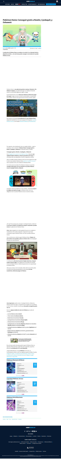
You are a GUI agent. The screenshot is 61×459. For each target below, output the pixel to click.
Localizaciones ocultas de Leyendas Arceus (16, 355)
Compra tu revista (51, 4)
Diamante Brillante (24, 121)
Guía (10, 419)
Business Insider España (23, 451)
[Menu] (3, 1)
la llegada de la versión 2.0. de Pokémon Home (18, 154)
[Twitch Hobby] (28, 431)
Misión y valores (22, 443)
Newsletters (44, 436)
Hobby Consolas (39, 451)
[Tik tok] (29, 431)
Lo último (7, 4)
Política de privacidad (25, 441)
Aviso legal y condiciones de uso (14, 441)
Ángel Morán (6, 49)
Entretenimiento (32, 4)
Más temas (49, 436)
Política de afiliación (48, 441)
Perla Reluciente (32, 121)
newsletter (24, 4)
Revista (39, 436)
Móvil (7, 419)
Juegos (12, 4)
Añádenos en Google (34, 48)
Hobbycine (17, 4)
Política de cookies (33, 441)
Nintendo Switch (10, 361)
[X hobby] (26, 431)
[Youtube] (36, 431)
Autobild (16, 451)
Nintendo (19, 419)
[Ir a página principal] (30, 1)
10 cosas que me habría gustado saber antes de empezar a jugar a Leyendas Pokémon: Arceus (25, 340)
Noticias (4, 419)
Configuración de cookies (36, 443)
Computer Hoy (32, 451)
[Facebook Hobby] (24, 431)
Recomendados (41, 4)
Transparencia (40, 441)
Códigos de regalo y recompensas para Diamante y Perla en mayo (20, 353)
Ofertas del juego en (18, 375)
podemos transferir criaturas (29, 161)
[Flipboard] (34, 431)
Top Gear (44, 451)
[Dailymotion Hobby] (33, 431)
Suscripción (29, 443)
